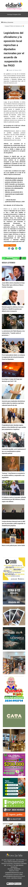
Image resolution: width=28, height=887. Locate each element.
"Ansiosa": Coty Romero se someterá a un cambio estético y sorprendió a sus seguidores (13, 475)
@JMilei (13, 180)
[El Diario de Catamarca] (14, 5)
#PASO (7, 178)
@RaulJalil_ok (19, 186)
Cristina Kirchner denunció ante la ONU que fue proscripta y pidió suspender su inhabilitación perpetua (13, 523)
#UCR (6, 184)
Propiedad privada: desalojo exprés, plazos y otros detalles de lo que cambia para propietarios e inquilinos (14, 427)
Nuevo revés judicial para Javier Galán (13, 545)
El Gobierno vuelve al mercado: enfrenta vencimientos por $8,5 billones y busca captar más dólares (14, 499)
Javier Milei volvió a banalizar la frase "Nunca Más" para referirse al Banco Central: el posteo (13, 285)
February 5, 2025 (19, 201)
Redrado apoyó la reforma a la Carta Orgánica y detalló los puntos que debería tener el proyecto (12, 309)
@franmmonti (13, 178)
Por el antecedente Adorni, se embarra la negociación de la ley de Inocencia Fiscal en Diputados (13, 357)
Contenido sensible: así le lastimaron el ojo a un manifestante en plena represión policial (14, 451)
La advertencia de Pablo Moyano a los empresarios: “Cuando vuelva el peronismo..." (13, 333)
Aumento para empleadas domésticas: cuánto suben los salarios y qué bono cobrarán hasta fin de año (13, 403)
